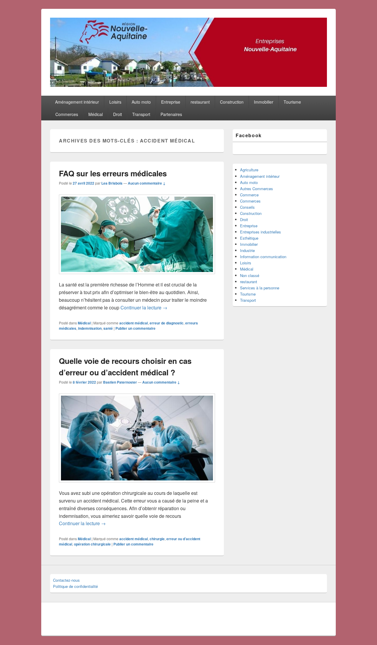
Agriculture (249, 170)
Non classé (249, 275)
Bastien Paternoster (120, 382)
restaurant (200, 102)
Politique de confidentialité (75, 586)
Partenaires (171, 114)
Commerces (66, 114)
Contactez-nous (66, 580)
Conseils (247, 207)
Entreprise (170, 102)
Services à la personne (259, 288)
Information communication (263, 256)
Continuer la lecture (143, 307)
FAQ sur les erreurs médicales (113, 173)
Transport (141, 114)
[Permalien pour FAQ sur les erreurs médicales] (137, 276)
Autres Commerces (256, 188)
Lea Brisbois (112, 183)
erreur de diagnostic (166, 323)
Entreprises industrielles (260, 232)
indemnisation (90, 328)
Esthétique (249, 238)
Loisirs (115, 102)
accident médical (133, 323)
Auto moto (141, 102)
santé (108, 328)
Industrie (247, 250)
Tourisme (292, 102)
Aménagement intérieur (77, 102)
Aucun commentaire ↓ (147, 183)
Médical (95, 114)
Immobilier (263, 102)
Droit (117, 114)
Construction (232, 102)
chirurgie (157, 538)
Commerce (249, 195)
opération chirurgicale (92, 544)
